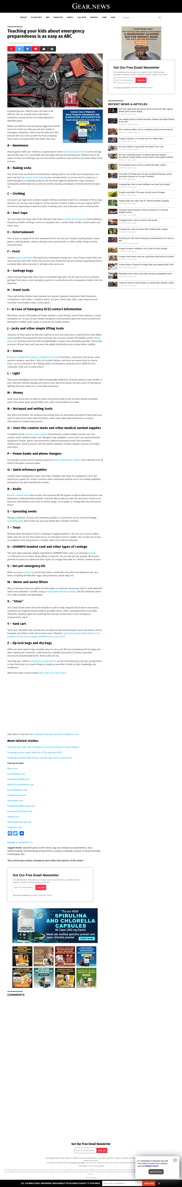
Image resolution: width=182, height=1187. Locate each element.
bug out (56, 847)
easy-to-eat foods (24, 257)
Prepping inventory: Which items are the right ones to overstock (39, 758)
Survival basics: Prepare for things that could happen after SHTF (146, 265)
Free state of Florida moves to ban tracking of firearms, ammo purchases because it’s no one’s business (145, 175)
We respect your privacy (77, 1162)
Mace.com (12, 768)
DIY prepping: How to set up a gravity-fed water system (142, 165)
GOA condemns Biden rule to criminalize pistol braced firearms (146, 129)
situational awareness (74, 151)
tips (23, 854)
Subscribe (149, 1183)
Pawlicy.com (13, 816)
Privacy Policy (91, 1178)
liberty (70, 17)
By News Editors (133, 124)
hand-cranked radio (19, 495)
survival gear (13, 854)
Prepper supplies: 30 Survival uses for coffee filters (141, 139)
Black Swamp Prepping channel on (53, 734)
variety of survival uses (75, 219)
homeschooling (14, 851)
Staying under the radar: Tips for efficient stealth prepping (144, 201)
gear (113, 17)
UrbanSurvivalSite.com (18, 779)
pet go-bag (28, 572)
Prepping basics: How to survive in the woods (138, 220)
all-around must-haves (33, 177)
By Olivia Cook (133, 243)
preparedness (46, 851)
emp (47, 17)
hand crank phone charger (67, 460)
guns (104, 17)
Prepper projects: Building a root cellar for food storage (143, 248)
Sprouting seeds (15, 521)
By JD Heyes (132, 114)
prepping (67, 851)
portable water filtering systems (60, 591)
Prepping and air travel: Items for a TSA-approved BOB (34, 752)
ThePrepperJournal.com (19, 822)
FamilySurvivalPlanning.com (21, 806)
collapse (81, 17)
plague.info (36, 17)
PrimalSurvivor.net (16, 795)
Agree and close (156, 1172)
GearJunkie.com (15, 800)
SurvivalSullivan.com (17, 790)
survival (94, 17)
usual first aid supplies (36, 434)
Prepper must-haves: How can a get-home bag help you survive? (146, 256)
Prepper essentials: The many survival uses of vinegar (142, 192)
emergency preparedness (43, 661)
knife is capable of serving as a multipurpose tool (33, 357)
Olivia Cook (28, 43)
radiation (58, 17)
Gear (90, 847)
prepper (58, 851)
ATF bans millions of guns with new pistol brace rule (141, 147)
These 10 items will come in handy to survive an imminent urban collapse (43, 747)
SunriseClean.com (16, 774)
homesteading (30, 851)
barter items (45, 847)
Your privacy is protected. (21, 895)
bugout (23, 17)
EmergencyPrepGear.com (19, 811)
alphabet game (30, 847)
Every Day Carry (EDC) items (52, 673)
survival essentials (91, 851)
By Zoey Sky (132, 141)
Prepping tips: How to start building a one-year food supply (144, 184)
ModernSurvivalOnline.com (20, 784)
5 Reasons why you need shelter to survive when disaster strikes (146, 283)
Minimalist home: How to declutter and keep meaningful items (145, 274)
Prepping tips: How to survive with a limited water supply (143, 229)
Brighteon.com (14, 827)
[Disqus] (55, 1032)
